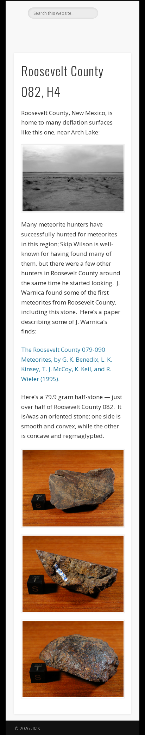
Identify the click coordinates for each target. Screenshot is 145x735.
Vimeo (86, 30)
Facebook (57, 30)
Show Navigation (114, 63)
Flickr (71, 30)
